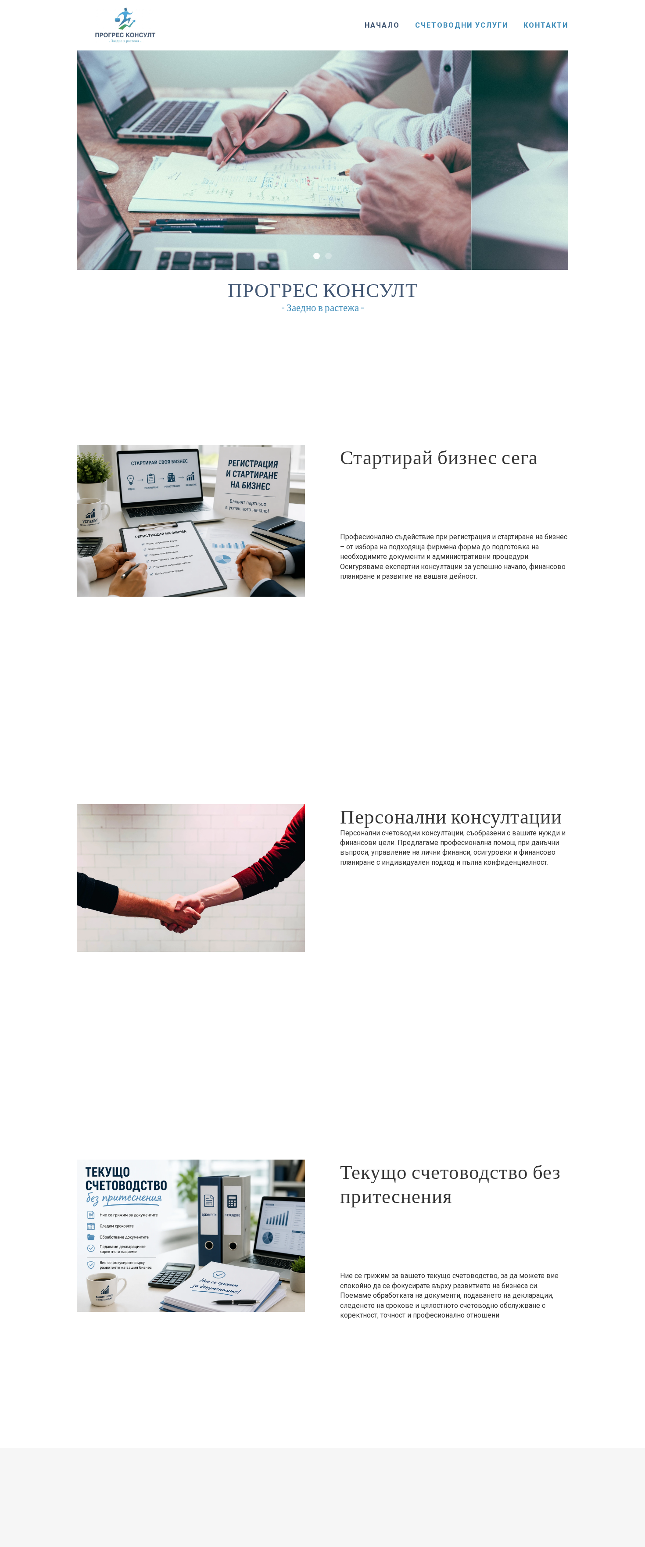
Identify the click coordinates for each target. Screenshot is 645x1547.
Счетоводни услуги (461, 25)
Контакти (545, 25)
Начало (382, 25)
